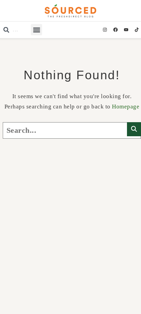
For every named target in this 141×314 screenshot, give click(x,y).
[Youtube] (125, 29)
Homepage (125, 106)
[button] (36, 29)
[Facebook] (115, 29)
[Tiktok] (136, 29)
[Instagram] (104, 29)
